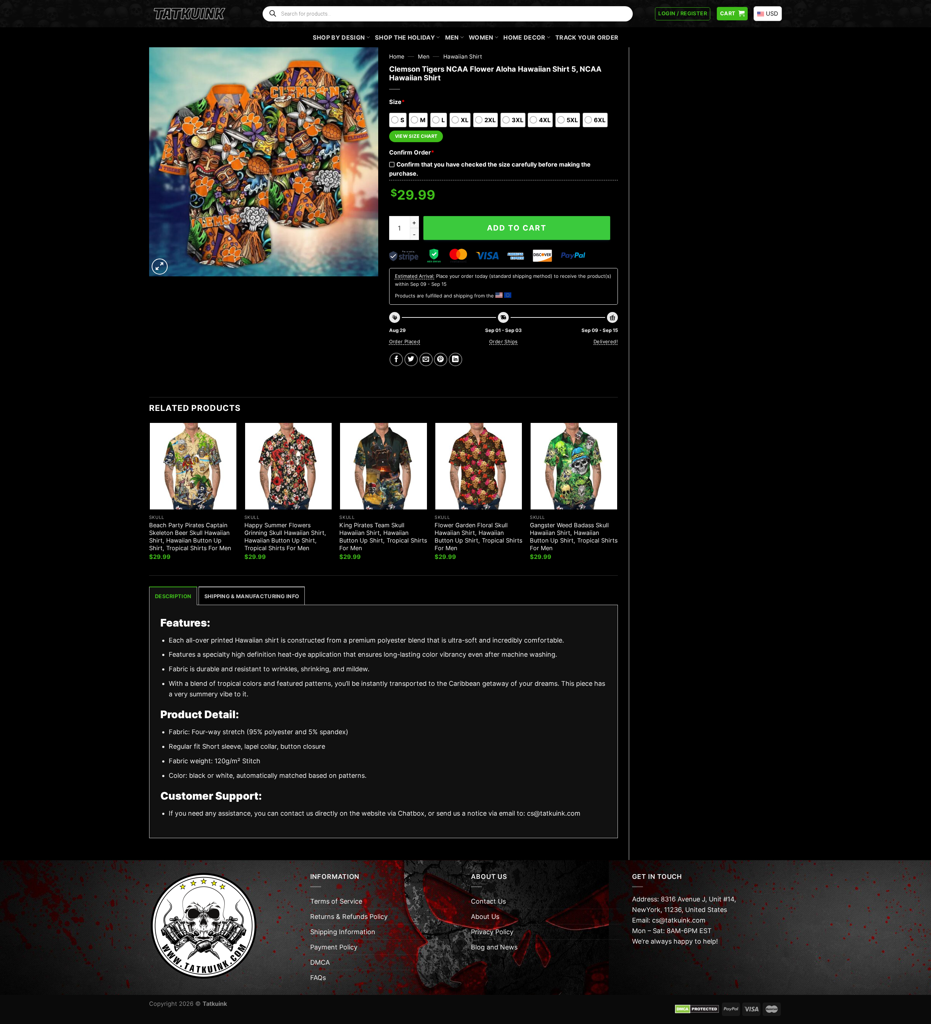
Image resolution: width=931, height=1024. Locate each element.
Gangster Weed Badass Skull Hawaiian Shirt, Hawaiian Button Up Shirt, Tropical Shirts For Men (574, 536)
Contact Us (488, 901)
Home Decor (524, 37)
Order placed (404, 341)
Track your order (586, 37)
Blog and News (494, 947)
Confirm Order (411, 152)
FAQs (318, 977)
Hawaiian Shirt (462, 56)
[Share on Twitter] (411, 359)
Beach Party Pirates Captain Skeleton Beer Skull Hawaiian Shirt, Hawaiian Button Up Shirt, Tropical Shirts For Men (190, 536)
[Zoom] (160, 267)
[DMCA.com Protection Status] (697, 1008)
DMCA (320, 962)
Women (481, 37)
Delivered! (606, 341)
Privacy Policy (492, 932)
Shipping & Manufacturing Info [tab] (251, 596)
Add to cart (517, 227)
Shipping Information (342, 932)
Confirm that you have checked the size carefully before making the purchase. (490, 169)
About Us (485, 916)
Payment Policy (333, 947)
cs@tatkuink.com (553, 813)
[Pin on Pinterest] (440, 359)
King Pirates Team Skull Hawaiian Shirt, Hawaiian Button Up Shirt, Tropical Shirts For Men (383, 536)
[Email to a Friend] (426, 359)
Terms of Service (336, 901)
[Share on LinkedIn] (455, 359)
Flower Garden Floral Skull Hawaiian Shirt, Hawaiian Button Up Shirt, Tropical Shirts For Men (478, 536)
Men (452, 37)
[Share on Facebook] (396, 359)
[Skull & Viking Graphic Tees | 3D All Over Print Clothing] (189, 13)
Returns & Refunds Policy (349, 916)
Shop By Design (339, 37)
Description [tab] (173, 596)
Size (397, 101)
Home (396, 56)
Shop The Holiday (405, 37)
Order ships (503, 341)
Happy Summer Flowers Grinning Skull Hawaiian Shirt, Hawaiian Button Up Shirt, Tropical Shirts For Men (285, 536)
